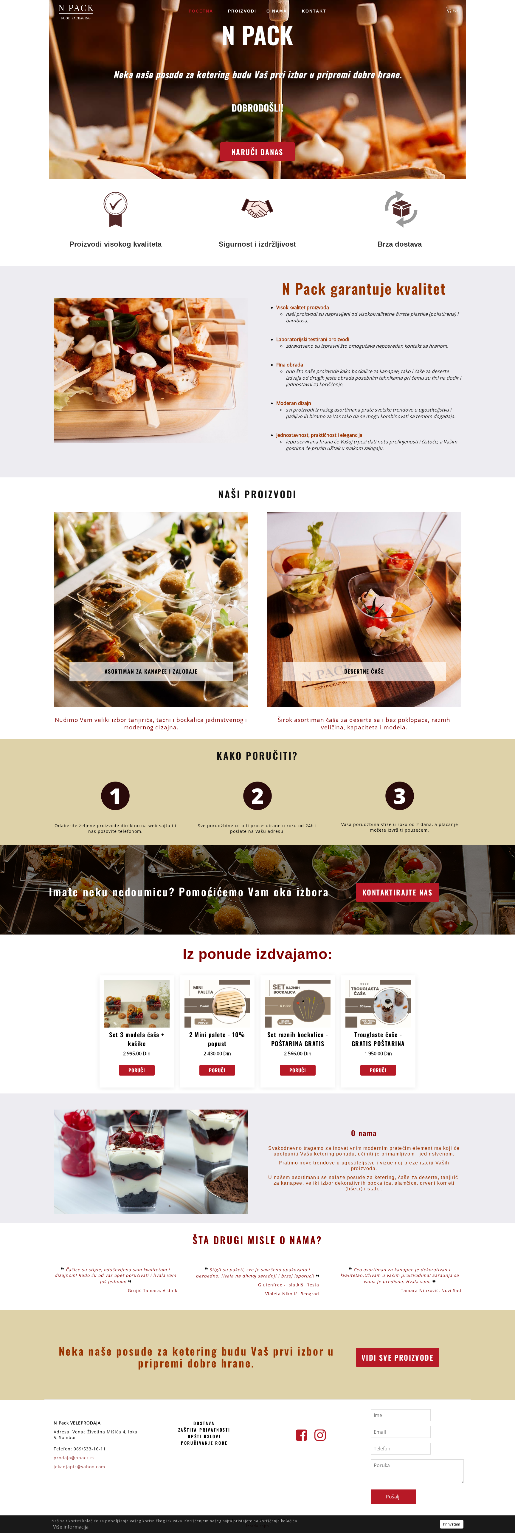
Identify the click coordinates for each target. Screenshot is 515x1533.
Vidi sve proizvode (398, 1357)
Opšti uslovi (204, 1436)
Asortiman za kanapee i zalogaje (151, 671)
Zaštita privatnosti (204, 1430)
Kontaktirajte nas (397, 892)
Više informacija (71, 1526)
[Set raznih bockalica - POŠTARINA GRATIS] (298, 1004)
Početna (201, 11)
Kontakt (314, 11)
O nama (276, 11)
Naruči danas (257, 151)
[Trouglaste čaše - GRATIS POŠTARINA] (378, 1004)
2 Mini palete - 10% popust (217, 1039)
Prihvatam (451, 1524)
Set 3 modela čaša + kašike (137, 1039)
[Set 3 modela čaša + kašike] (137, 1004)
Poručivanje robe (204, 1443)
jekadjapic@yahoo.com (79, 1466)
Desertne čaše (364, 671)
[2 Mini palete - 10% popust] (217, 1004)
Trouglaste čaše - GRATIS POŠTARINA (378, 1039)
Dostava (204, 1423)
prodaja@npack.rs (74, 1458)
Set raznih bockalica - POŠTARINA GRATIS (297, 1039)
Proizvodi (242, 11)
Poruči (136, 1070)
